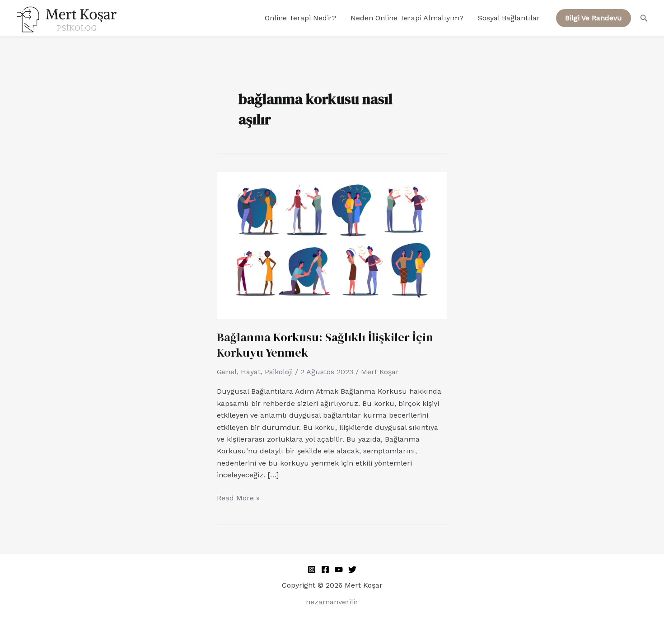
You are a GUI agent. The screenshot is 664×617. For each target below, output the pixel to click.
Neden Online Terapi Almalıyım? (407, 18)
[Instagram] (312, 569)
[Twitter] (352, 569)
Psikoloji (279, 371)
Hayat (251, 371)
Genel (227, 371)
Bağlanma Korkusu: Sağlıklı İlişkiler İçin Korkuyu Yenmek (325, 345)
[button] (593, 18)
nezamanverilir (332, 602)
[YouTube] (339, 569)
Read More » (238, 497)
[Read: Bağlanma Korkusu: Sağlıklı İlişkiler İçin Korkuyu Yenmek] (332, 244)
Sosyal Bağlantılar (509, 18)
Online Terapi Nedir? (300, 18)
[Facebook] (325, 569)
